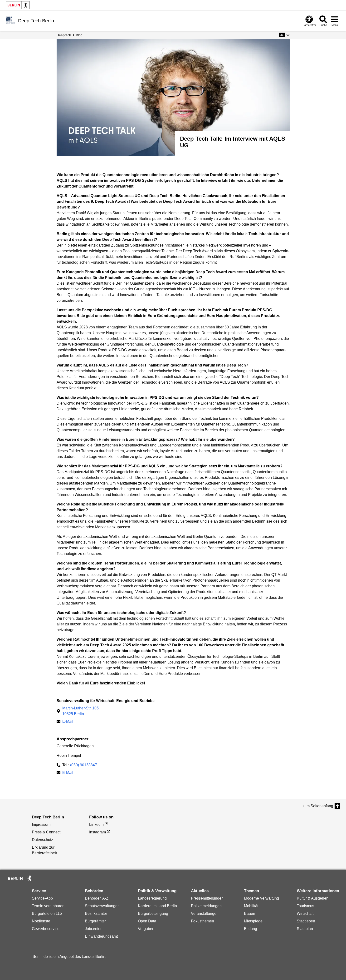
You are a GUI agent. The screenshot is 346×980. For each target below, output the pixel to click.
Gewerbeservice (45, 929)
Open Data (147, 921)
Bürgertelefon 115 (47, 913)
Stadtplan (305, 929)
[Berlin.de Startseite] (17, 5)
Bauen (249, 913)
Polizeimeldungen (206, 906)
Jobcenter (93, 929)
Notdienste (41, 921)
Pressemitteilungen (207, 898)
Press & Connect (46, 832)
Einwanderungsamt (101, 936)
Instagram (97, 832)
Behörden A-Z (96, 898)
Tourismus (305, 906)
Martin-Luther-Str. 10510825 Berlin (80, 711)
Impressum (41, 824)
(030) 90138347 (83, 765)
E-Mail (67, 721)
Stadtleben (306, 921)
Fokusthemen (202, 921)
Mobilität (251, 906)
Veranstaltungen (205, 913)
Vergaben (146, 929)
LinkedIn (96, 824)
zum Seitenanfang (317, 806)
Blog (79, 35)
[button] (284, 35)
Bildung (250, 929)
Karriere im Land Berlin (157, 906)
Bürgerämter (95, 921)
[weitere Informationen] (10, 20)
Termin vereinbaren (48, 906)
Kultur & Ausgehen (312, 898)
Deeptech (64, 35)
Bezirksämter (96, 913)
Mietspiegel (253, 921)
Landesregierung (152, 898)
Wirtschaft (305, 913)
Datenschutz (42, 840)
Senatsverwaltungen (102, 906)
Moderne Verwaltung (261, 898)
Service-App (42, 898)
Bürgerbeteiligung (153, 913)
